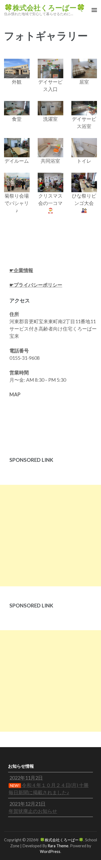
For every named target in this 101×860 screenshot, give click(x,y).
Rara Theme (58, 845)
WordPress (50, 851)
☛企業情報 (21, 270)
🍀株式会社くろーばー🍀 (44, 8)
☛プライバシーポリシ (33, 285)
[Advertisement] (50, 535)
